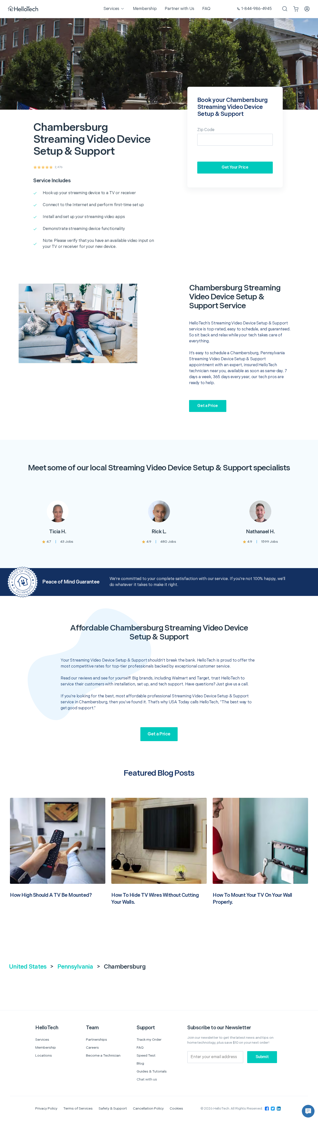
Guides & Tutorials (152, 1071)
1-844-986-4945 (256, 8)
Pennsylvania (75, 966)
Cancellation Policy (148, 1108)
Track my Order (149, 1039)
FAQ (140, 1047)
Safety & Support (113, 1108)
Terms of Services (78, 1108)
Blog (140, 1063)
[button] (308, 1111)
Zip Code (205, 130)
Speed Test (146, 1055)
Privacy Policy (46, 1108)
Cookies (176, 1108)
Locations (43, 1055)
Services (42, 1039)
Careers (92, 1047)
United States (27, 966)
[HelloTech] (23, 9)
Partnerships (96, 1039)
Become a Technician (103, 1055)
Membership (45, 1047)
